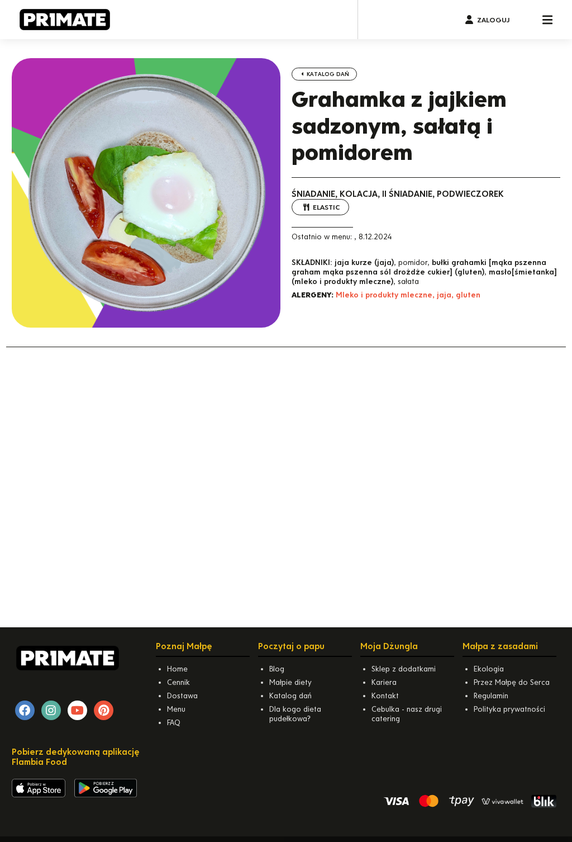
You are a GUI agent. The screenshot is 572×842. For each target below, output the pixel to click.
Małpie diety (290, 682)
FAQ (173, 722)
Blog (276, 669)
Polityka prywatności (509, 709)
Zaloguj (493, 20)
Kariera (384, 682)
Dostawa (182, 696)
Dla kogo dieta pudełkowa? (295, 713)
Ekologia (489, 669)
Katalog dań (327, 74)
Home (177, 669)
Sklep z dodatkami (403, 669)
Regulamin (491, 696)
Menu (176, 709)
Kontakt (385, 696)
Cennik (178, 682)
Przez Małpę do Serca (512, 682)
